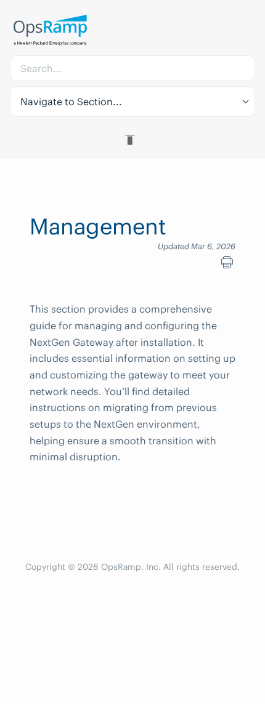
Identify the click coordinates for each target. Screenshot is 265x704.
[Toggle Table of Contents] (132, 140)
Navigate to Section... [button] (71, 101)
